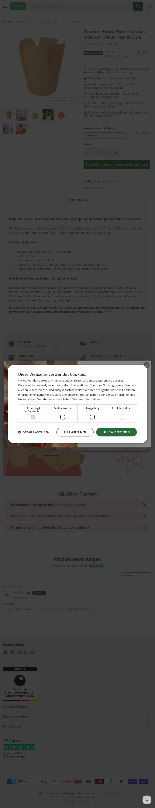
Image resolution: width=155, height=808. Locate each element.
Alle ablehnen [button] (75, 432)
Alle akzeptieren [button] (116, 432)
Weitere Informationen (87, 399)
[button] (33, 432)
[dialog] (77, 404)
